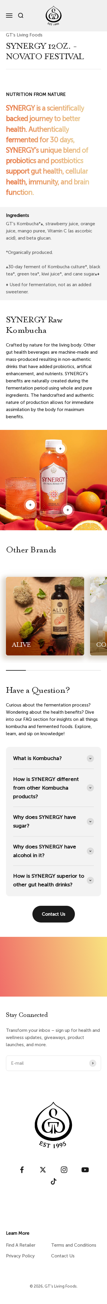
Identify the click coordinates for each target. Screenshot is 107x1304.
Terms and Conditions (73, 1245)
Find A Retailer (20, 1245)
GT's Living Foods (24, 35)
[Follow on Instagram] (64, 1170)
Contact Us (53, 914)
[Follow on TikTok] (54, 1181)
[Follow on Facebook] (22, 1170)
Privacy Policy (20, 1256)
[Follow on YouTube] (85, 1170)
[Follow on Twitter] (43, 1170)
